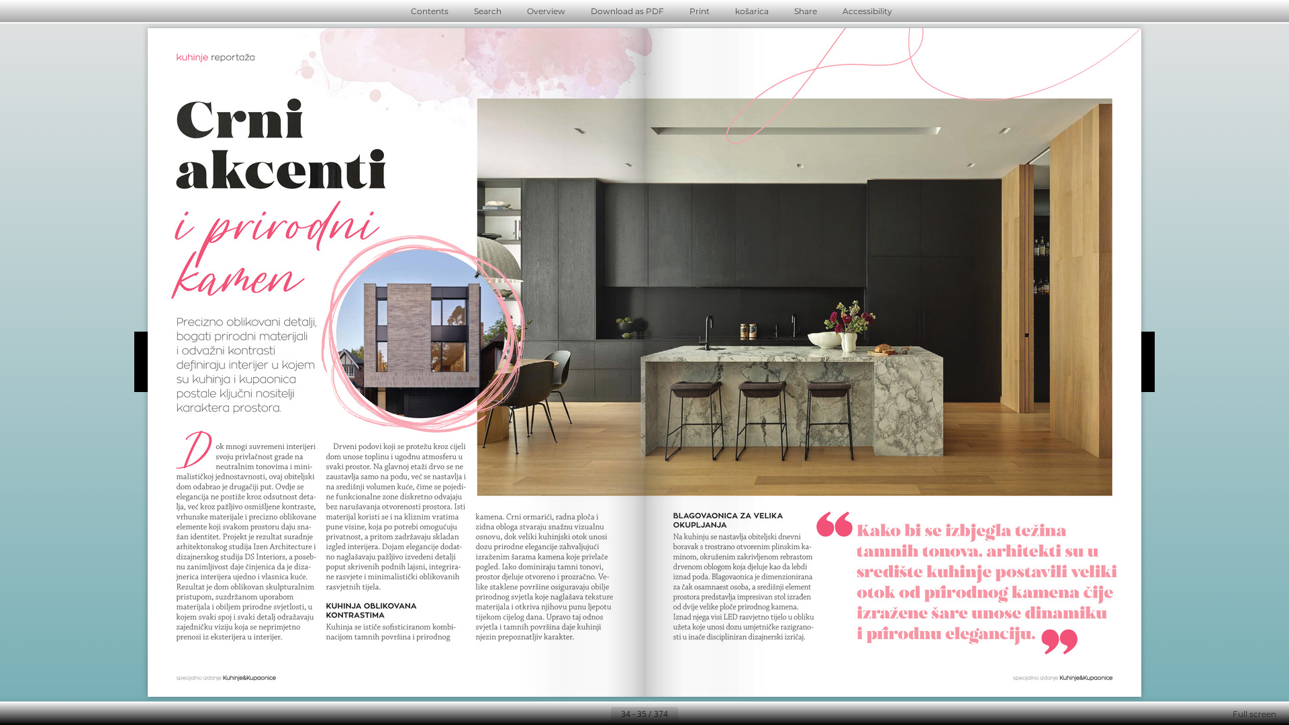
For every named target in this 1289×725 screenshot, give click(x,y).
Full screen (1254, 714)
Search (488, 11)
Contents (429, 11)
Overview (546, 11)
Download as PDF (627, 11)
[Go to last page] (710, 714)
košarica (752, 11)
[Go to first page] (578, 714)
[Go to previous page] (600, 714)
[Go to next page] (689, 714)
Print (699, 11)
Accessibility (867, 11)
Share (805, 11)
